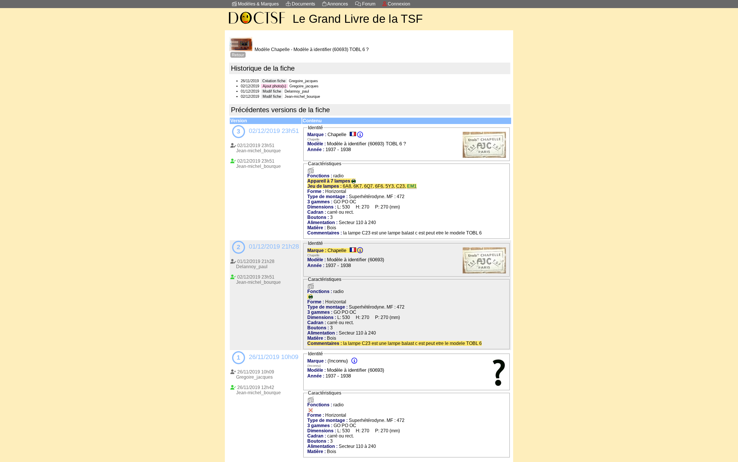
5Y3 (389, 186)
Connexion (398, 3)
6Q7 (368, 186)
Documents (303, 3)
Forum (368, 3)
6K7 (357, 186)
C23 (400, 186)
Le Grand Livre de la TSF (358, 18)
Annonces (337, 3)
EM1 (412, 186)
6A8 (347, 186)
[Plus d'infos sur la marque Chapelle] (360, 134)
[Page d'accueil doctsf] (256, 24)
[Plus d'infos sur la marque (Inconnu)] (354, 360)
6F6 (379, 186)
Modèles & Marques (258, 3)
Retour (238, 54)
